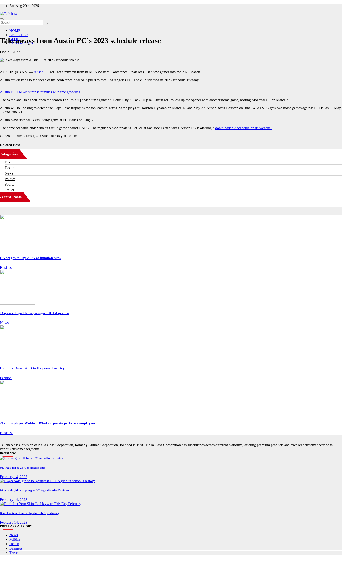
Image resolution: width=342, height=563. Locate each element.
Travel (9, 190)
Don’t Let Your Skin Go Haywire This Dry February (29, 513)
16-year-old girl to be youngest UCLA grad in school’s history (35, 490)
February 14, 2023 (13, 477)
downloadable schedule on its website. (243, 128)
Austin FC (41, 72)
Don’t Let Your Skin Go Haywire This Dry (32, 368)
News (9, 173)
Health (9, 168)
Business (6, 268)
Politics (10, 179)
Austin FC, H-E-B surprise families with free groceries (40, 92)
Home (14, 31)
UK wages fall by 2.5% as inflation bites (30, 258)
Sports (9, 184)
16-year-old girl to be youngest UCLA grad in (34, 313)
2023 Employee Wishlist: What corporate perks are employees (47, 423)
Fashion (10, 162)
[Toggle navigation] (2, 19)
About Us (18, 35)
